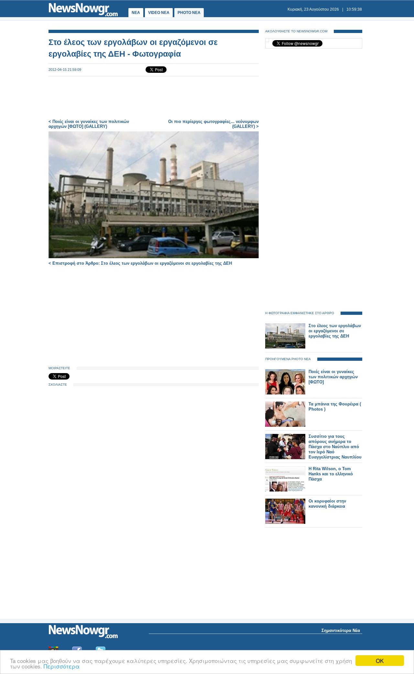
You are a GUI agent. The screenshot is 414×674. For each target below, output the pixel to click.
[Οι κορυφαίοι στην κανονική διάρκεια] (285, 522)
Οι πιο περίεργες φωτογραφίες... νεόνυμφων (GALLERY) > (213, 124)
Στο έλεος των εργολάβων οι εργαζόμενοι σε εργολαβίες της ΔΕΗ (335, 330)
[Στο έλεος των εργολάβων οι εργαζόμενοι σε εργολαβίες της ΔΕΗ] (285, 347)
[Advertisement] (154, 98)
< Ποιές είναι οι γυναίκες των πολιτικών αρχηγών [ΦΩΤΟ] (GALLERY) (89, 124)
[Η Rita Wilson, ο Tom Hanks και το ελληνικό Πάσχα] (285, 490)
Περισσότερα (62, 666)
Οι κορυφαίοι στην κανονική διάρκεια (327, 504)
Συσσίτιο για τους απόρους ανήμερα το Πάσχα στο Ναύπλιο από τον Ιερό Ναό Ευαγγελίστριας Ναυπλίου (335, 446)
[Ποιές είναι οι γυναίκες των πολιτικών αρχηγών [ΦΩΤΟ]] (285, 393)
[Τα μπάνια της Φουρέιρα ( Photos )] (285, 425)
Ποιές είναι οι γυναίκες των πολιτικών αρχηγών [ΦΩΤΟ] (333, 376)
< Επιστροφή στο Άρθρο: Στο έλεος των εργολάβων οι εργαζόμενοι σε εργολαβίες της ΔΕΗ (140, 263)
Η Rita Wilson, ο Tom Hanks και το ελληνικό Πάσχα (331, 473)
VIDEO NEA (158, 12)
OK (380, 661)
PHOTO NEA (189, 12)
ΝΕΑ (136, 12)
